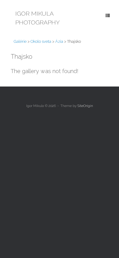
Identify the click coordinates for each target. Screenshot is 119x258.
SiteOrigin (85, 106)
